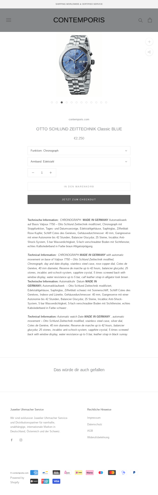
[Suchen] (140, 20)
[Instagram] (21, 440)
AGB (90, 430)
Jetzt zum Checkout (79, 199)
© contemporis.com (19, 473)
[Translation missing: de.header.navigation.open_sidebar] (8, 20)
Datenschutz (94, 424)
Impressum (94, 417)
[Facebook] (11, 440)
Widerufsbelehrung (98, 437)
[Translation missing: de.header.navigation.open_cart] (150, 20)
